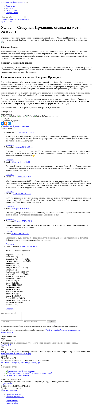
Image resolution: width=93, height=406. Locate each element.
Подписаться (6, 384)
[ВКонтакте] (2, 123)
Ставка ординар (28, 371)
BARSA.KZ (6, 345)
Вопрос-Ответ (12, 13)
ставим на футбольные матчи (13, 2)
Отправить (51, 322)
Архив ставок (6, 21)
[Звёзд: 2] (13, 116)
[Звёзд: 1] (5, 116)
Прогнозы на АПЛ (13, 394)
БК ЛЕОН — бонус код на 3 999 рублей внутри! (21, 362)
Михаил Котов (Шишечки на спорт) (16, 354)
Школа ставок (11, 10)
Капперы (9, 8)
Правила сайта (12, 403)
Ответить (10, 145)
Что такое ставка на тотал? (41, 373)
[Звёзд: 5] (38, 116)
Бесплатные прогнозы (15, 397)
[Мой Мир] (9, 123)
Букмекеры (10, 6)
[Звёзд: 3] (22, 116)
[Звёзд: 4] (30, 116)
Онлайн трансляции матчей (17, 375)
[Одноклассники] (5, 123)
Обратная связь (12, 401)
